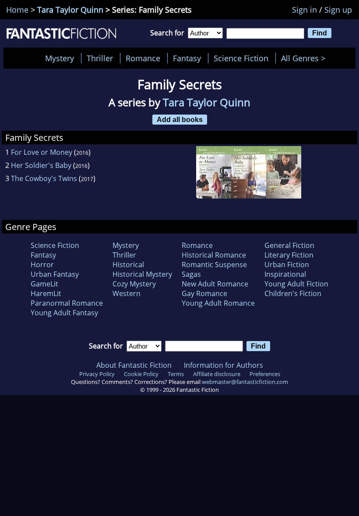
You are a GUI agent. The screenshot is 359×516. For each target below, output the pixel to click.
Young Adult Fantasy (64, 312)
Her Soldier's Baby (41, 165)
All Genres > (305, 58)
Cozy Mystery (134, 284)
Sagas (191, 274)
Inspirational (285, 274)
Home (17, 9)
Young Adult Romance (218, 303)
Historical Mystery (142, 274)
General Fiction (289, 245)
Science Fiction (241, 58)
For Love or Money (41, 152)
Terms (176, 374)
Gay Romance (204, 293)
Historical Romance (214, 255)
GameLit (44, 284)
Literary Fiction (288, 255)
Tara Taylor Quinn (70, 9)
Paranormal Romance (67, 303)
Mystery (59, 58)
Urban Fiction (286, 264)
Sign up (338, 9)
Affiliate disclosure (216, 374)
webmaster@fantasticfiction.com (245, 382)
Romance (143, 58)
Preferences (265, 374)
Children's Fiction (292, 293)
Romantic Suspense (214, 264)
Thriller (100, 58)
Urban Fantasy (55, 274)
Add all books (180, 119)
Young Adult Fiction (296, 284)
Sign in (304, 9)
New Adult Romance (215, 284)
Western (127, 293)
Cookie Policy (141, 374)
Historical (128, 264)
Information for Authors (223, 365)
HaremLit (46, 293)
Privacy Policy (97, 374)
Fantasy (187, 58)
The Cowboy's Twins (44, 178)
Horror (42, 264)
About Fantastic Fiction (134, 365)
